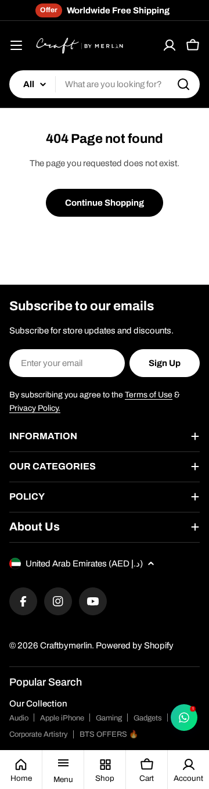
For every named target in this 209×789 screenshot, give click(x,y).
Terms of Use (148, 394)
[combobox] (104, 84)
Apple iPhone (62, 718)
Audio (18, 718)
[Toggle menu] (16, 45)
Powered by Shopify (135, 645)
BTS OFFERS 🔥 (109, 734)
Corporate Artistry (38, 734)
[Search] (183, 84)
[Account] (169, 45)
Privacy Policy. (34, 408)
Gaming (109, 718)
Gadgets (148, 718)
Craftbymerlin (66, 645)
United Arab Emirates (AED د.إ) (84, 563)
